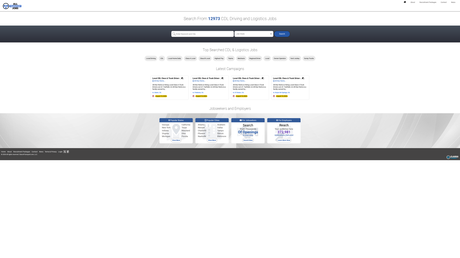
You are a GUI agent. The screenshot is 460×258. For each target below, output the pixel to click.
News (41, 152)
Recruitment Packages (21, 152)
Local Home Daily (174, 58)
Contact (35, 152)
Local (267, 58)
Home (3, 152)
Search (282, 34)
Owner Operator (280, 58)
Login (60, 152)
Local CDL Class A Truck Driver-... (166, 78)
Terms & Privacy (51, 152)
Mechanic (241, 58)
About (9, 152)
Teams (230, 58)
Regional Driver (255, 58)
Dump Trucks (309, 58)
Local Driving (151, 58)
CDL (162, 58)
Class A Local (190, 58)
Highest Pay (219, 58)
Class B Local (205, 58)
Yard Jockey (294, 58)
